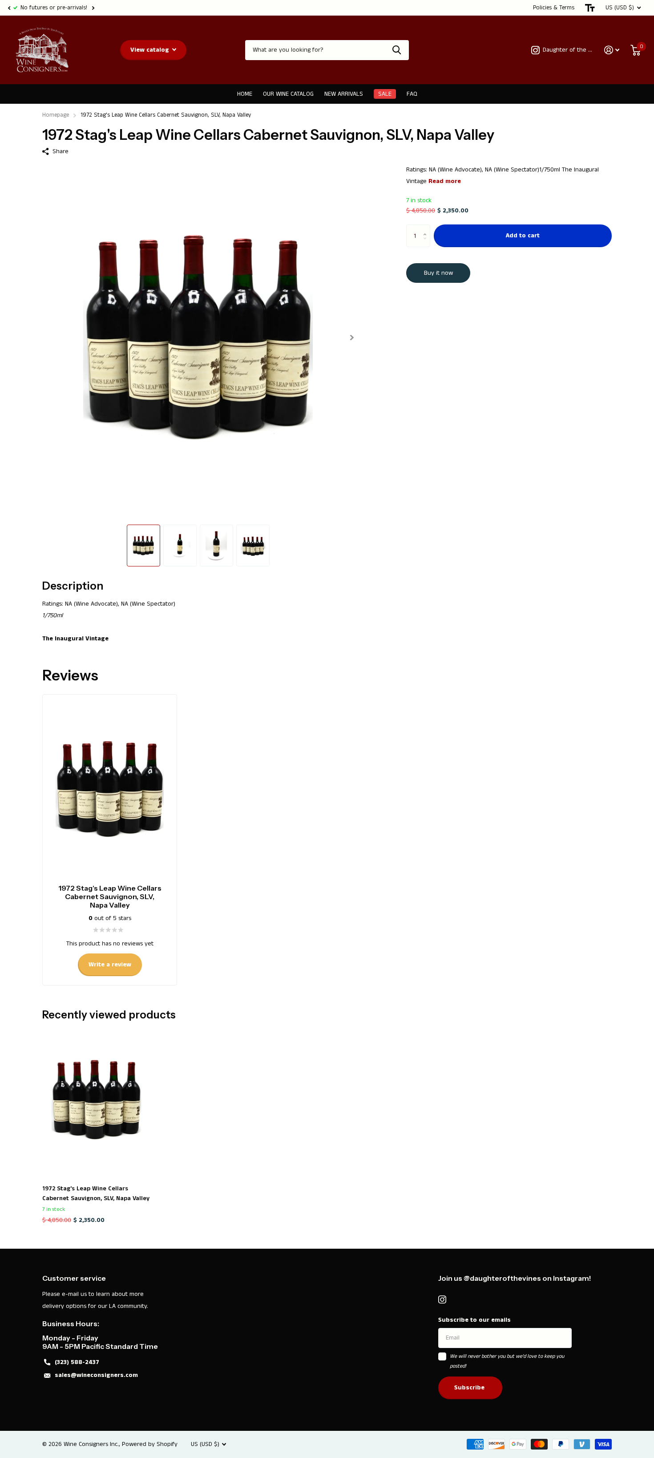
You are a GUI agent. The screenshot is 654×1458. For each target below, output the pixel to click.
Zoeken (396, 50)
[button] (8, 8)
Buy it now (438, 273)
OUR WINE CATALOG (288, 94)
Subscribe (470, 1387)
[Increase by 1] (427, 228)
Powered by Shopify (150, 1444)
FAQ (412, 94)
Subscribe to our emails (474, 1319)
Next (93, 8)
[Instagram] (442, 1299)
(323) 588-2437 (77, 1362)
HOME (244, 94)
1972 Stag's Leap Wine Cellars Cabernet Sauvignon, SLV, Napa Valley (95, 1193)
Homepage (55, 115)
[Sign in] (612, 50)
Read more (444, 181)
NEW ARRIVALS (343, 94)
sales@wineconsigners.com (96, 1375)
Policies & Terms (553, 8)
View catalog (150, 49)
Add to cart (523, 236)
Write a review (110, 964)
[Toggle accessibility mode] (590, 8)
